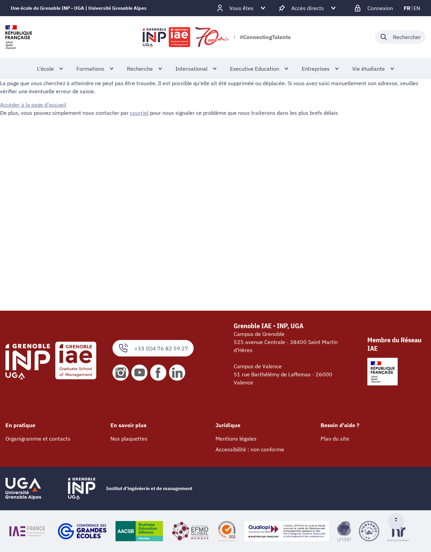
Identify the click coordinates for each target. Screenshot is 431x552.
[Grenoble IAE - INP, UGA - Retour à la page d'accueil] (186, 37)
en (416, 8)
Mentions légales (236, 438)
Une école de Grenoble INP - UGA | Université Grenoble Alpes (78, 8)
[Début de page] (398, 521)
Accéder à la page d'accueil (33, 104)
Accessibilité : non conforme (250, 449)
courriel (139, 112)
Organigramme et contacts (37, 438)
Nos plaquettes (128, 438)
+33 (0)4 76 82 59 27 (161, 348)
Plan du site (335, 438)
